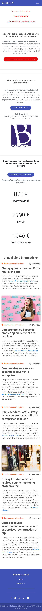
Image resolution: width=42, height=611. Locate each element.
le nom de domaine (21, 11)
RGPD (21, 579)
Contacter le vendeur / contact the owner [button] (19, 59)
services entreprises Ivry (10, 436)
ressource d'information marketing (25, 351)
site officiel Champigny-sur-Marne (22, 281)
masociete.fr (21, 16)
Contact (21, 584)
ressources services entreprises (13, 394)
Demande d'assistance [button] (20, 107)
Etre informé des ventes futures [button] (20, 174)
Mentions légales (21, 575)
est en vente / (21, 21)
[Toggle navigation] (37, 3)
